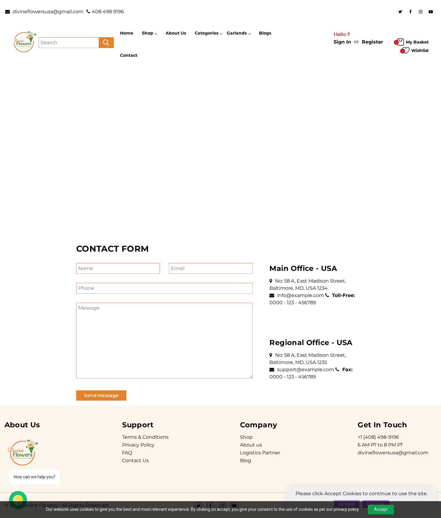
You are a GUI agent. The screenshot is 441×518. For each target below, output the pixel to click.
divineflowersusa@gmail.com (47, 11)
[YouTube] (430, 11)
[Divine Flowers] (24, 42)
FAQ (127, 453)
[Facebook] (410, 11)
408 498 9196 (108, 11)
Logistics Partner (260, 453)
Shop (246, 437)
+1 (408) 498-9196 (378, 437)
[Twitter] (400, 11)
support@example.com (305, 369)
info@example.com (300, 295)
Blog (245, 460)
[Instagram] (420, 11)
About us (251, 445)
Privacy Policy (138, 445)
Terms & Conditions (145, 437)
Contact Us (135, 460)
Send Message (101, 395)
